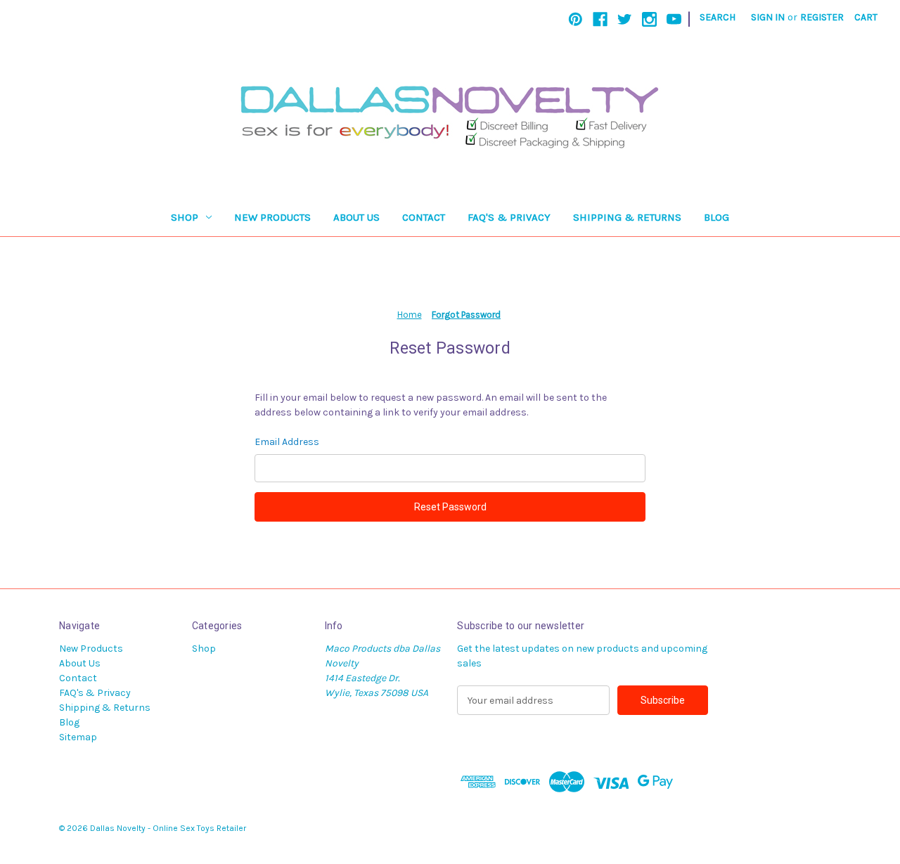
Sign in (768, 17)
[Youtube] (674, 19)
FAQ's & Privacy (509, 217)
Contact (423, 217)
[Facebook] (600, 19)
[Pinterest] (575, 19)
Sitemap (78, 737)
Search (717, 17)
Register (822, 17)
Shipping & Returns (627, 217)
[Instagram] (649, 19)
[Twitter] (624, 19)
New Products (272, 217)
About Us (356, 217)
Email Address (287, 442)
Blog (716, 217)
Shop (184, 217)
